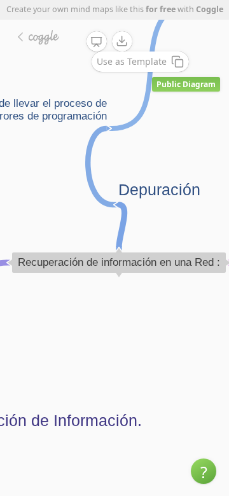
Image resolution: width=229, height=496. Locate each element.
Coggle (209, 9)
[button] (203, 471)
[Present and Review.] (97, 42)
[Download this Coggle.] (122, 41)
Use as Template (132, 61)
